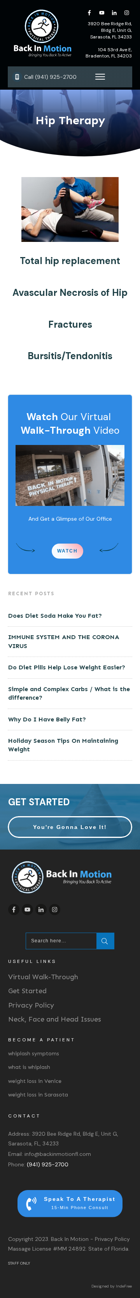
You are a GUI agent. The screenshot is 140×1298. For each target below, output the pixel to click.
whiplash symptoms (33, 1053)
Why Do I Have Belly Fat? (47, 719)
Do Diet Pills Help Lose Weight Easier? (66, 667)
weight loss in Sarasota (38, 1094)
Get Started (27, 991)
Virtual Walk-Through (43, 977)
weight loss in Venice (34, 1081)
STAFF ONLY (19, 1263)
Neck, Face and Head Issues (54, 1019)
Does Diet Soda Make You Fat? (55, 615)
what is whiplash (29, 1067)
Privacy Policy (31, 1005)
